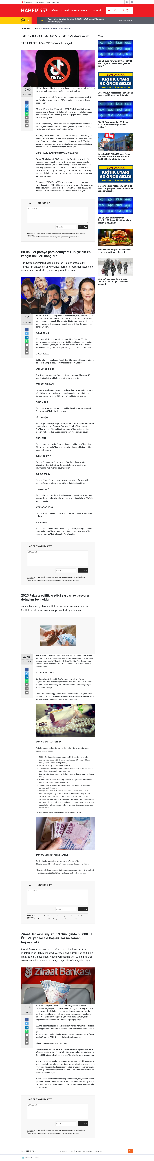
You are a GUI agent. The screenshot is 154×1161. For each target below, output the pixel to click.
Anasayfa (63, 1151)
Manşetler (29, 2)
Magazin (75, 10)
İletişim (78, 1151)
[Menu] (109, 11)
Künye (71, 1151)
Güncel (54, 10)
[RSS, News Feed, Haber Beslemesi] (130, 1151)
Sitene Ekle (55, 2)
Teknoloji (86, 10)
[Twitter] (26, 106)
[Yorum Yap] (26, 125)
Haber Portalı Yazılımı (32, 1158)
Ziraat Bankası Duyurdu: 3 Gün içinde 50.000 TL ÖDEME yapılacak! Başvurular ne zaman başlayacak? (76, 20)
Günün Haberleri (39, 2)
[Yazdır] (26, 121)
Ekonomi (65, 10)
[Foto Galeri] (132, 2)
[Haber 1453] (34, 10)
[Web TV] (127, 2)
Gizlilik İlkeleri (87, 1151)
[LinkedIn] (26, 110)
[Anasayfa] (22, 2)
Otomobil (97, 10)
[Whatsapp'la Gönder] (26, 114)
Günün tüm (126, 20)
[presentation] (28, 20)
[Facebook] (26, 102)
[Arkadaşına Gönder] (26, 117)
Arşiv (48, 2)
